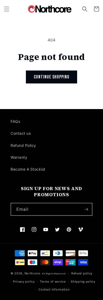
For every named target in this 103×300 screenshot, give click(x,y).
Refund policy (81, 273)
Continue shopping (51, 77)
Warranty (19, 157)
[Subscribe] (86, 209)
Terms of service (52, 281)
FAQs (15, 121)
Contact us (21, 133)
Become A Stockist (28, 169)
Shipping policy (83, 281)
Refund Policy (23, 145)
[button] (6, 9)
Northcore (32, 273)
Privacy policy (24, 281)
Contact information (54, 289)
